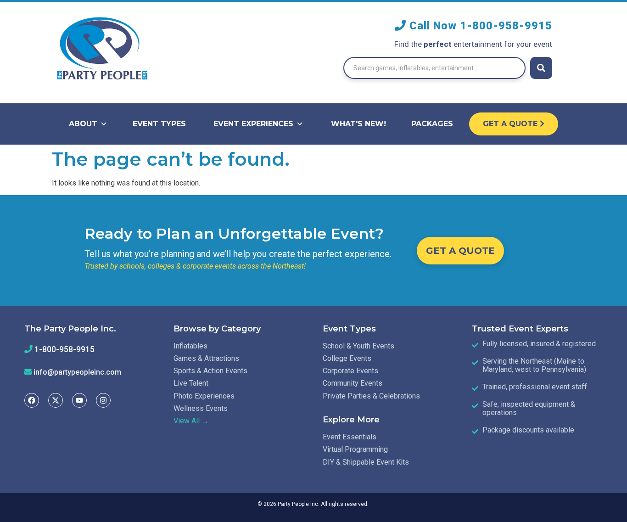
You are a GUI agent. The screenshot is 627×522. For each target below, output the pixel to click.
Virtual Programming (355, 449)
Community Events (352, 383)
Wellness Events (201, 408)
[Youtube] (79, 400)
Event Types (159, 123)
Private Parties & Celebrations (371, 396)
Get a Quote (511, 123)
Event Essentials (349, 436)
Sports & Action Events (210, 370)
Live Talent (191, 383)
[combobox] (434, 68)
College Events (347, 358)
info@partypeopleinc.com (77, 372)
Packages (432, 123)
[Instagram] (103, 400)
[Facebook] (31, 400)
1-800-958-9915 (506, 25)
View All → (191, 420)
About (83, 123)
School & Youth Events (358, 346)
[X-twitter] (55, 400)
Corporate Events (350, 370)
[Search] (541, 68)
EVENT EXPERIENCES (253, 123)
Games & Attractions (206, 358)
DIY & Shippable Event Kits (366, 462)
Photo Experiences (204, 396)
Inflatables (190, 346)
